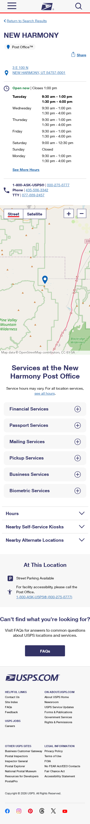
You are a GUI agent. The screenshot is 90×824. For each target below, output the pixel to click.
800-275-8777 (58, 185)
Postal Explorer (15, 766)
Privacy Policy (53, 751)
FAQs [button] (45, 651)
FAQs (8, 707)
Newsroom (51, 702)
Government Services (58, 717)
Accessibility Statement (59, 776)
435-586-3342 (37, 190)
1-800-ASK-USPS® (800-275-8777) (44, 597)
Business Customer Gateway (23, 751)
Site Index (11, 702)
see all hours (44, 393)
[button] (79, 55)
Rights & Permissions (58, 722)
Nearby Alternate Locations (35, 540)
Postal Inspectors (16, 756)
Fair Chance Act (54, 771)
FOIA (47, 761)
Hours (12, 513)
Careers (10, 725)
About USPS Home (56, 697)
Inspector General (16, 761)
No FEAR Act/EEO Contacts (62, 766)
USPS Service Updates (59, 707)
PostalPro (11, 781)
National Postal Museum (20, 771)
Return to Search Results (27, 21)
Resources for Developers (21, 776)
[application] (45, 280)
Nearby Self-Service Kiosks (35, 526)
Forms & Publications (58, 712)
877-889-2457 (33, 195)
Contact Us (12, 697)
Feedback (11, 712)
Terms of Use (52, 756)
